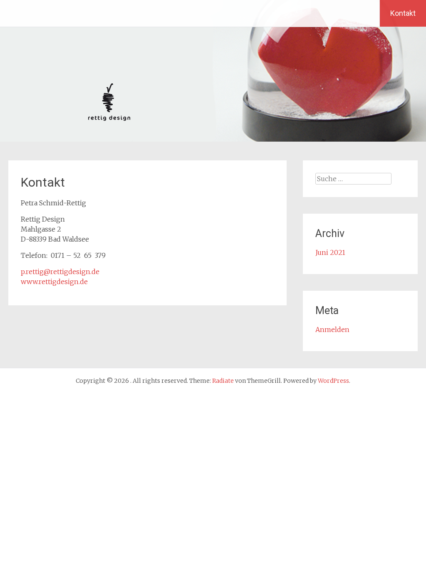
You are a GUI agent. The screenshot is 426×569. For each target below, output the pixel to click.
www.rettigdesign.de (54, 281)
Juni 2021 (330, 252)
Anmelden (332, 329)
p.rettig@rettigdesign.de (60, 271)
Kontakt (403, 13)
